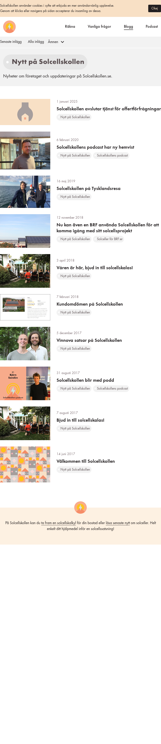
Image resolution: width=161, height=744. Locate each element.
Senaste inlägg (11, 42)
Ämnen (53, 42)
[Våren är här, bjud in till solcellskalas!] (80, 271)
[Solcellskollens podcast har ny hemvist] (80, 150)
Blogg (128, 26)
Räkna (70, 26)
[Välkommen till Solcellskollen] (80, 464)
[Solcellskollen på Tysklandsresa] (80, 192)
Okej (154, 8)
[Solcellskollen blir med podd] (80, 383)
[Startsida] (9, 26)
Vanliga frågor (99, 26)
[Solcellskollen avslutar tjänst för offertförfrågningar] (80, 112)
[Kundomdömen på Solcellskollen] (80, 307)
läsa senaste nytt (118, 523)
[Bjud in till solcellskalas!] (80, 423)
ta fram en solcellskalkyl (58, 523)
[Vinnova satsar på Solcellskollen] (80, 343)
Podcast (152, 26)
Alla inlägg (36, 42)
